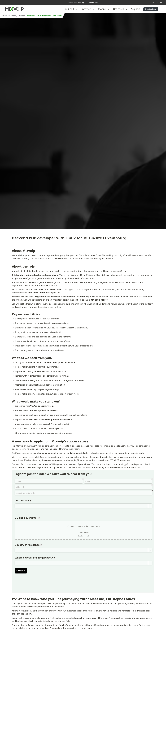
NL (161, 2)
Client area (93, 2)
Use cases (118, 9)
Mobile (102, 9)
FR (153, 2)
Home (4, 16)
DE (157, 2)
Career (22, 16)
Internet (86, 9)
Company (13, 16)
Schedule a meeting (76, 2)
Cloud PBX (68, 9)
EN (149, 2)
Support (135, 9)
